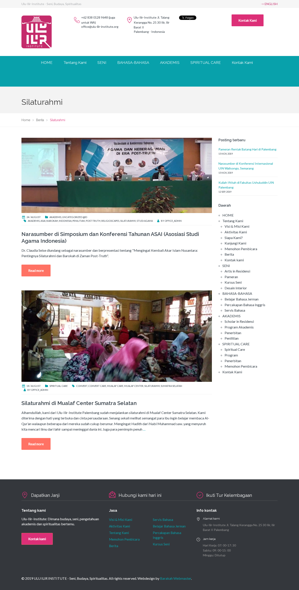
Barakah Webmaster (175, 578)
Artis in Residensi (237, 271)
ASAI (43, 220)
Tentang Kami (119, 533)
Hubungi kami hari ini (140, 495)
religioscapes (110, 220)
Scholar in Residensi (239, 321)
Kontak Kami (247, 20)
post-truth (93, 220)
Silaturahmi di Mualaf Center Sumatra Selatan (79, 403)
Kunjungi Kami (235, 243)
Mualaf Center (133, 385)
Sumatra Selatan (171, 385)
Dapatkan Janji (45, 495)
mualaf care (115, 385)
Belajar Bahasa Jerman (242, 299)
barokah (52, 220)
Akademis (55, 217)
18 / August (33, 385)
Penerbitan (233, 333)
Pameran (231, 277)
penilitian (78, 220)
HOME (47, 62)
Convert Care (97, 385)
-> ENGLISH (269, 4)
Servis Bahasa (235, 310)
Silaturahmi (128, 220)
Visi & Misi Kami (237, 226)
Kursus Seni (233, 282)
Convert (81, 385)
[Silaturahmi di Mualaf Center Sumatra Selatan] (116, 336)
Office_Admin (173, 220)
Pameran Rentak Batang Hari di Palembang (247, 149)
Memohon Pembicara (241, 249)
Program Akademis (239, 327)
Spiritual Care (58, 385)
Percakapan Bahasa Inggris (245, 305)
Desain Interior (236, 288)
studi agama (145, 220)
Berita (229, 254)
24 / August (33, 217)
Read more (36, 270)
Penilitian (232, 338)
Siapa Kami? (234, 238)
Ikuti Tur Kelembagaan (229, 495)
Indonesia (65, 220)
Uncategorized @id (74, 217)
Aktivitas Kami (236, 232)
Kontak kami (234, 260)
